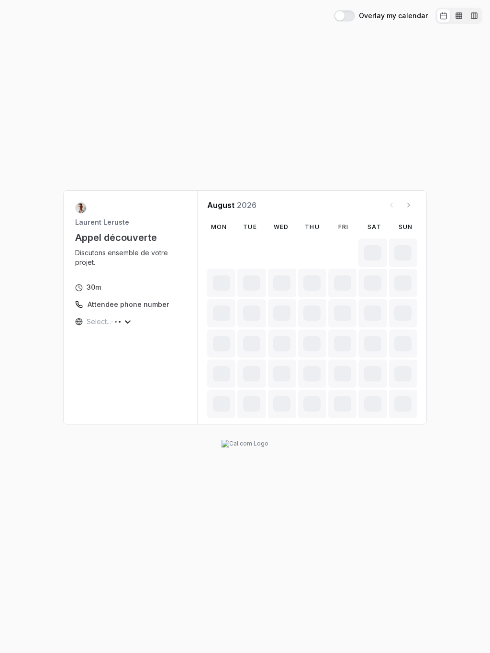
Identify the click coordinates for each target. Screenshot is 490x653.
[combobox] (88, 321)
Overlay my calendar (393, 15)
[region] (130, 257)
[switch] (344, 16)
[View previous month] (391, 205)
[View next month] (408, 205)
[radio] (443, 16)
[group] (458, 16)
